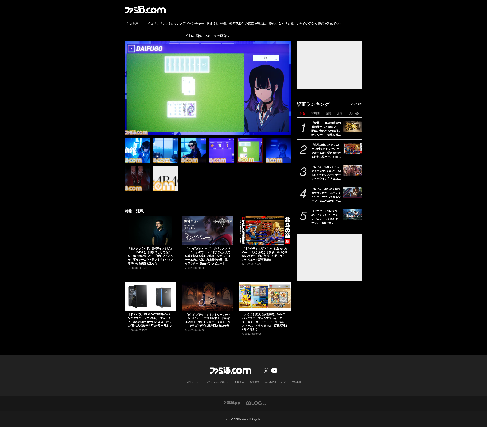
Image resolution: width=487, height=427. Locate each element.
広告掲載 (296, 382)
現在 (302, 113)
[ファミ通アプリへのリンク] (232, 403)
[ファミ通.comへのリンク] (145, 9)
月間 (339, 113)
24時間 (315, 113)
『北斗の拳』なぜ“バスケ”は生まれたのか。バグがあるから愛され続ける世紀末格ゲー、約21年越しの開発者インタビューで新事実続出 (326, 151)
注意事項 (254, 382)
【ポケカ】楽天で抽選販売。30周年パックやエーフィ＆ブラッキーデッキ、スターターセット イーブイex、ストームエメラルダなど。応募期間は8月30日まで (264, 321)
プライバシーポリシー (217, 382)
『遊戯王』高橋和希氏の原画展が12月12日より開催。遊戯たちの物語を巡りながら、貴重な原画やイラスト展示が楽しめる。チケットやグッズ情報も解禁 (326, 129)
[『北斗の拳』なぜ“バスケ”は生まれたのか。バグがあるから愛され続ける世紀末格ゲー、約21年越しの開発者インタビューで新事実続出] (352, 148)
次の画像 (220, 35)
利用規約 (239, 382)
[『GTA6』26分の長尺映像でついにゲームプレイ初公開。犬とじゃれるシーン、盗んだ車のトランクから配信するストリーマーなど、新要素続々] (352, 192)
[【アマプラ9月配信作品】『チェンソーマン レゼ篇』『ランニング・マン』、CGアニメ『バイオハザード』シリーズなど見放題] (352, 214)
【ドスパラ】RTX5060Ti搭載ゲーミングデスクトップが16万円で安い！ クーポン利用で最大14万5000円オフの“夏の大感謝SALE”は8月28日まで (150, 319)
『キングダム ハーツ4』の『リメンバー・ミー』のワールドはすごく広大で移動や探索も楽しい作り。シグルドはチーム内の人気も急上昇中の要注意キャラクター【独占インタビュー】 (207, 255)
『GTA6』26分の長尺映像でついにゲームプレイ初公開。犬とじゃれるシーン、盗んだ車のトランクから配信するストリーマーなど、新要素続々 (326, 195)
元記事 (134, 23)
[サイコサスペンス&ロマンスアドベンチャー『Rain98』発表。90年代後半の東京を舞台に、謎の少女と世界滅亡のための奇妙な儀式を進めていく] (137, 150)
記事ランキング (313, 104)
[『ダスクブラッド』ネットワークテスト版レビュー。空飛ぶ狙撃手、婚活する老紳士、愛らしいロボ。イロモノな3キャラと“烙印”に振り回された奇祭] (208, 296)
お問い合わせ (193, 382)
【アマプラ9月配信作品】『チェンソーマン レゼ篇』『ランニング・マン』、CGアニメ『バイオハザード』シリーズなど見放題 (326, 217)
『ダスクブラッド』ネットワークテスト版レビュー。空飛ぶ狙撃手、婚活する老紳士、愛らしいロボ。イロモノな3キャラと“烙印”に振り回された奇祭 (207, 320)
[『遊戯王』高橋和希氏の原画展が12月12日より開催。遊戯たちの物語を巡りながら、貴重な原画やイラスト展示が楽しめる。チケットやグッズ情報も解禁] (352, 126)
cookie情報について (275, 382)
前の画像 (195, 35)
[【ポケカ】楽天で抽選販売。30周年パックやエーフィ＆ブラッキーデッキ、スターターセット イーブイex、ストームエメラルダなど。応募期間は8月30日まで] (265, 296)
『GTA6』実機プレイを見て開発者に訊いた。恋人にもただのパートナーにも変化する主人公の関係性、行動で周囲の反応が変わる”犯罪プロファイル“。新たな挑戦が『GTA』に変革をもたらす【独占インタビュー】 (326, 173)
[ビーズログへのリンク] (256, 403)
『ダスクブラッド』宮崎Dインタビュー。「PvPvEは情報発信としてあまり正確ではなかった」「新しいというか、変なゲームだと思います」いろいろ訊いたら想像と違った (150, 255)
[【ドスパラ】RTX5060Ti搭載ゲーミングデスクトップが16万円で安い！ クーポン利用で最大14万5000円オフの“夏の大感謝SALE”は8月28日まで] (150, 296)
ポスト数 (354, 113)
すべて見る (356, 104)
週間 (328, 113)
